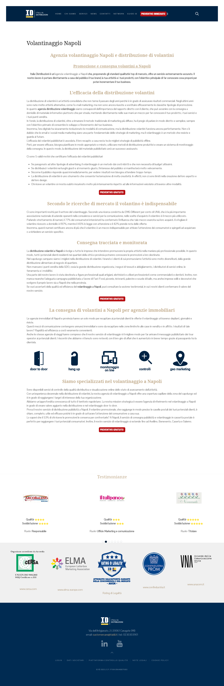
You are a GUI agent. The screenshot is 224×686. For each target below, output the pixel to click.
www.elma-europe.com (70, 589)
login (58, 660)
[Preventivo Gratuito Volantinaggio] (112, 192)
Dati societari (75, 660)
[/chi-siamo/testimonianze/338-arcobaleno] (35, 498)
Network (119, 14)
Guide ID (132, 14)
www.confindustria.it (154, 587)
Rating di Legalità (112, 593)
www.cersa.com (28, 589)
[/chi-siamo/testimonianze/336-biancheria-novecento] (188, 498)
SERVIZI (83, 14)
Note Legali (140, 660)
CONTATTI (105, 14)
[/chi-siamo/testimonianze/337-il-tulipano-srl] (112, 498)
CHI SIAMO (70, 14)
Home (58, 14)
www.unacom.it (195, 584)
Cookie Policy (160, 660)
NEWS (94, 14)
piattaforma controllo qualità (108, 660)
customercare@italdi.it (105, 634)
